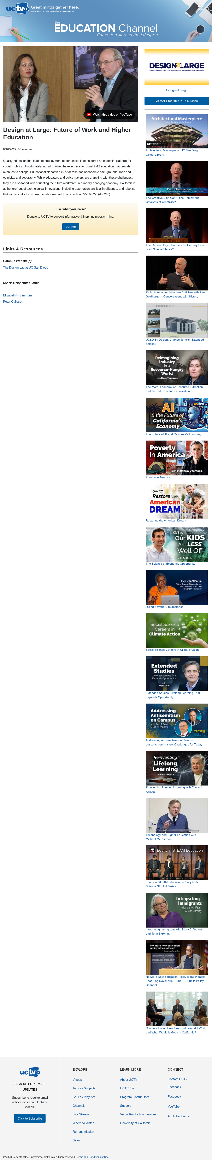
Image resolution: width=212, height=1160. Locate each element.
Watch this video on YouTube (109, 115)
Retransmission (83, 1131)
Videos (77, 1079)
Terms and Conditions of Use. (92, 1157)
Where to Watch (83, 1123)
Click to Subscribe (30, 1118)
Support (125, 1105)
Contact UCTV (178, 1079)
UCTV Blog (127, 1088)
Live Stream (81, 1114)
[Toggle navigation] (200, 8)
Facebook (174, 1096)
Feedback (174, 1087)
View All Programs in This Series (176, 100)
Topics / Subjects (84, 1088)
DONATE (71, 226)
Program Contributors (134, 1097)
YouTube (173, 1106)
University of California (135, 1123)
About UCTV (128, 1079)
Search (77, 1140)
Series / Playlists (84, 1097)
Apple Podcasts (178, 1116)
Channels (79, 1105)
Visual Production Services (138, 1114)
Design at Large (176, 90)
